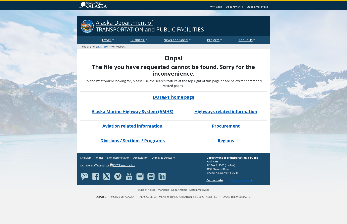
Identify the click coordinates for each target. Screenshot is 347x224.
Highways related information (225, 111)
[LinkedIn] (162, 176)
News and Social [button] (176, 40)
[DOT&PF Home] (90, 40)
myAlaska (216, 6)
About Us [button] (246, 40)
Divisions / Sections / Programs (132, 140)
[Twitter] (107, 176)
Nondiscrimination (118, 157)
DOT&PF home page (173, 97)
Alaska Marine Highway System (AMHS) (132, 111)
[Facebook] (96, 176)
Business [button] (138, 40)
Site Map (85, 157)
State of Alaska (93, 5)
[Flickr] (151, 176)
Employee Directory (163, 157)
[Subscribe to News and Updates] (85, 176)
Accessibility (140, 157)
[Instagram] (140, 176)
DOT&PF (103, 46)
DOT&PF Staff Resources (95, 165)
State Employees (257, 6)
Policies (99, 157)
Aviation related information (132, 126)
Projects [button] (213, 40)
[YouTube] (129, 176)
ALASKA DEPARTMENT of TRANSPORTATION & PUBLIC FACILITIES (178, 197)
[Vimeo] (118, 176)
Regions (226, 140)
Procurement (226, 126)
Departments (234, 6)
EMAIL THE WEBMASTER (236, 197)
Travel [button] (106, 40)
